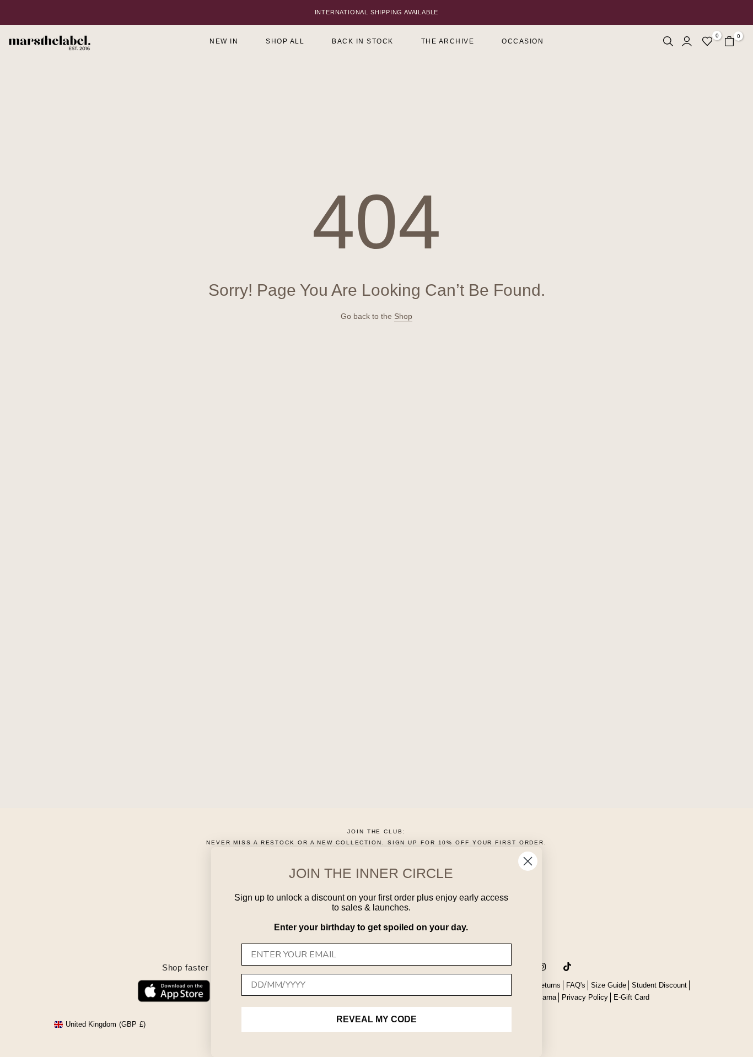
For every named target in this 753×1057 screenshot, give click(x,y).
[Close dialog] (527, 861)
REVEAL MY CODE (376, 1019)
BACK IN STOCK (363, 41)
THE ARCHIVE (448, 41)
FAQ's (575, 985)
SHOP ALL (285, 41)
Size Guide (608, 985)
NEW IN (223, 41)
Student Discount (659, 985)
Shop (403, 316)
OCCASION (523, 41)
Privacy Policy (585, 997)
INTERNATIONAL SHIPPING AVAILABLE (377, 12)
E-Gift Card (631, 997)
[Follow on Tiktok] (567, 966)
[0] (707, 41)
